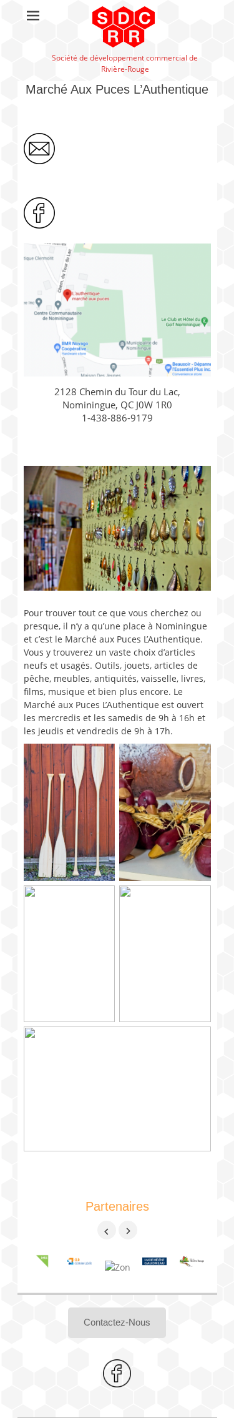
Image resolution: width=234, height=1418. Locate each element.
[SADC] (42, 1267)
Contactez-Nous (117, 1322)
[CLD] (79, 1267)
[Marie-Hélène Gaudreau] (154, 1267)
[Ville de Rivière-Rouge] (192, 1267)
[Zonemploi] (117, 1267)
